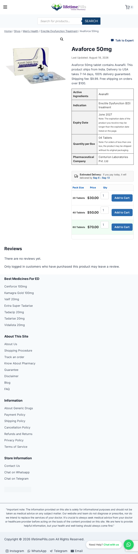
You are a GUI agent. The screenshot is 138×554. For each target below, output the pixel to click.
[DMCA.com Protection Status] (69, 489)
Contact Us (12, 466)
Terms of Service (15, 446)
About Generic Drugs (18, 408)
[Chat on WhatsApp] (129, 545)
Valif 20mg (11, 299)
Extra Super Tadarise (18, 305)
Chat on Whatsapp (17, 472)
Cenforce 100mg (15, 286)
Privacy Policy (14, 440)
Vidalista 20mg (14, 325)
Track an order (14, 357)
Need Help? (104, 544)
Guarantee (11, 370)
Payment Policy (14, 414)
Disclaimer (11, 376)
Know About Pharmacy (19, 363)
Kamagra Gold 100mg (19, 293)
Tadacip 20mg (14, 312)
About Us (10, 344)
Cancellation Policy (17, 427)
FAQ (7, 389)
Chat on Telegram (16, 478)
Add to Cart (122, 198)
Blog (7, 382)
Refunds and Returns (18, 434)
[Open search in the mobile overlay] (69, 21)
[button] (62, 39)
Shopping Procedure (18, 350)
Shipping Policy (14, 421)
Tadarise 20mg (14, 318)
